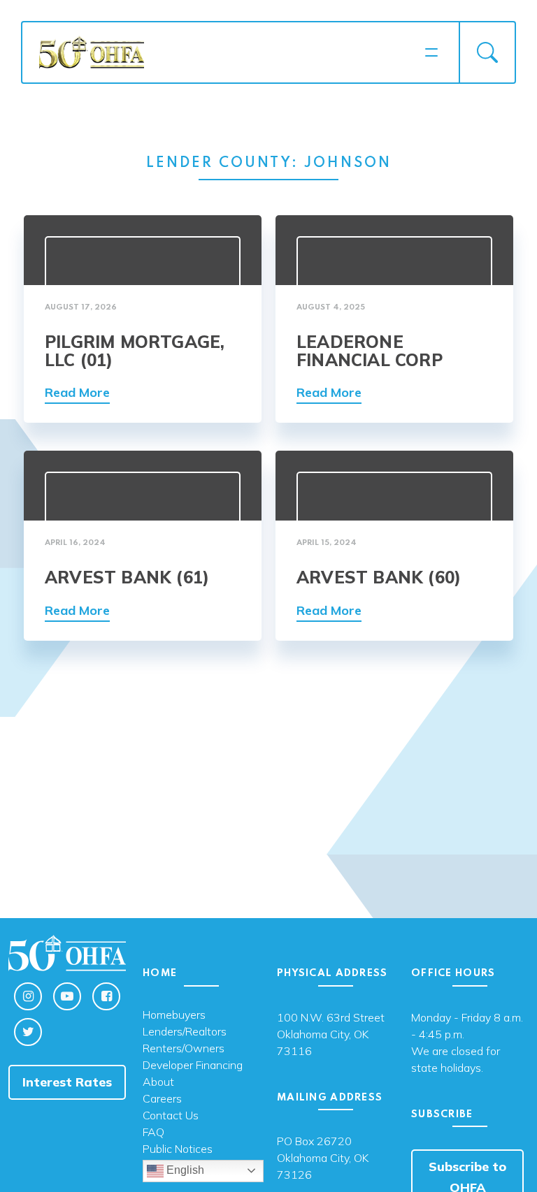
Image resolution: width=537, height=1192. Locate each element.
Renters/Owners (183, 1048)
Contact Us (171, 1116)
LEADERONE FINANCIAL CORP (369, 350)
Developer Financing (193, 1065)
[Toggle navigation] (431, 52)
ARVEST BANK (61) (127, 577)
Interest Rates (67, 1082)
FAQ (153, 1132)
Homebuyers (174, 1015)
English (184, 1170)
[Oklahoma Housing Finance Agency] (227, 51)
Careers (162, 1099)
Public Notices (178, 1149)
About (158, 1082)
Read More (77, 392)
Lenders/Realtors (185, 1032)
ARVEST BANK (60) (378, 577)
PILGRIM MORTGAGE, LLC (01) (134, 350)
